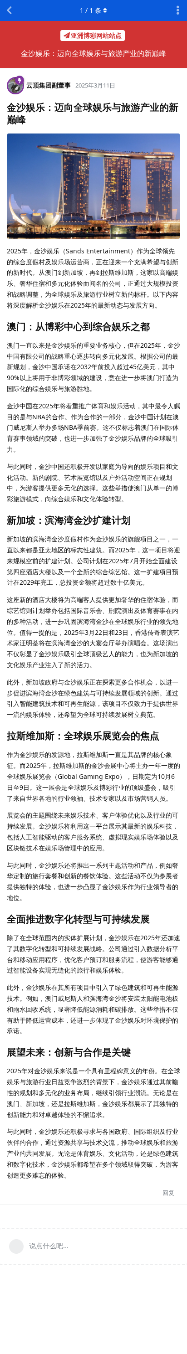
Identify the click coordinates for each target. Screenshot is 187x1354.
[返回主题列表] (9, 10)
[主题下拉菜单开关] (178, 10)
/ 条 (90, 10)
